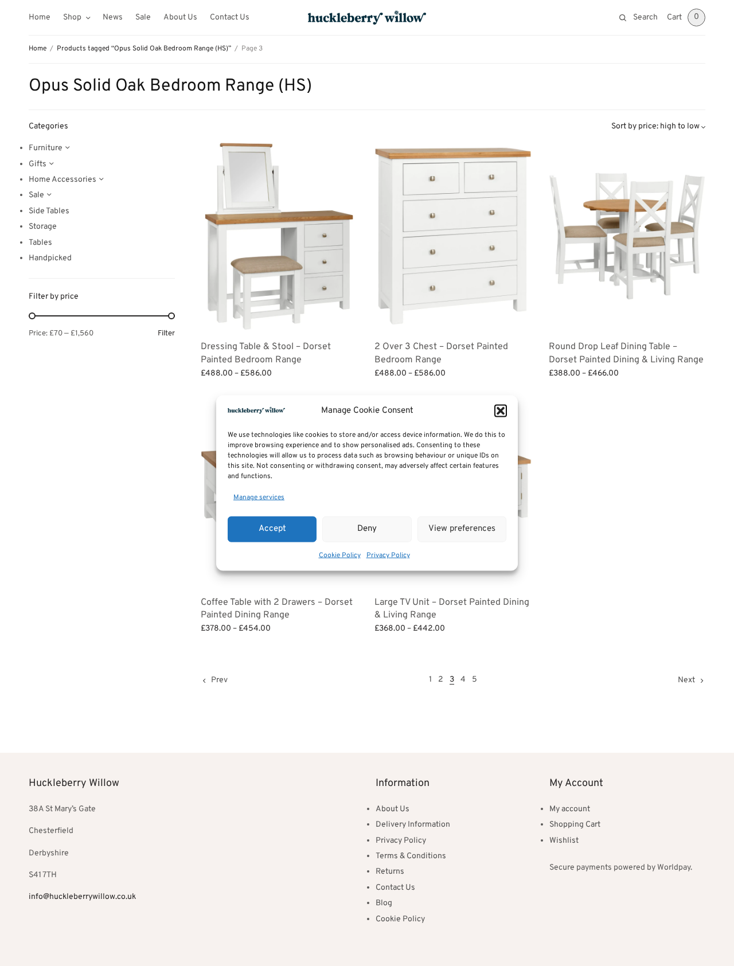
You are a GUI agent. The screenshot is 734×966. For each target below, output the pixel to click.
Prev (219, 680)
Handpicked (50, 258)
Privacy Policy (388, 555)
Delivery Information (413, 825)
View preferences (461, 528)
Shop (72, 17)
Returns (390, 872)
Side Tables (49, 211)
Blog (384, 903)
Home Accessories (62, 180)
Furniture (46, 148)
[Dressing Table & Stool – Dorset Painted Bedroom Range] (279, 236)
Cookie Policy (340, 555)
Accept (272, 528)
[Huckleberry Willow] (367, 17)
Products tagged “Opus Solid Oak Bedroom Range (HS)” (144, 48)
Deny (367, 528)
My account (569, 809)
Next (686, 680)
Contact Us (229, 17)
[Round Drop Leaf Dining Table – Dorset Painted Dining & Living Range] (627, 236)
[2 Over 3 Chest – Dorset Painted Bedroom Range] (452, 236)
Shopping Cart (574, 825)
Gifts (37, 164)
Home (39, 17)
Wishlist (564, 841)
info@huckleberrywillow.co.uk (82, 897)
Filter (166, 334)
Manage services (258, 497)
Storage (43, 227)
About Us (180, 17)
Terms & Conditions (411, 856)
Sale (143, 17)
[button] (500, 411)
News (113, 17)
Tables (40, 243)
